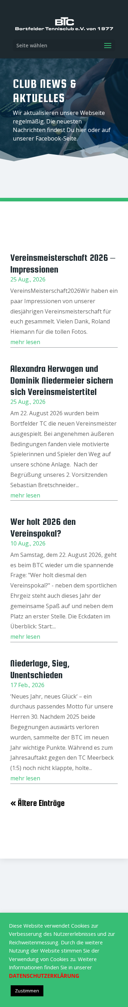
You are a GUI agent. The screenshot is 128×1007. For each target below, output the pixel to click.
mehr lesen (25, 342)
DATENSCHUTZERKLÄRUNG (44, 975)
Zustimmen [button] (27, 990)
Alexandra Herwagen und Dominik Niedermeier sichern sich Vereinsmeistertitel (61, 380)
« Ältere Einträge (37, 803)
